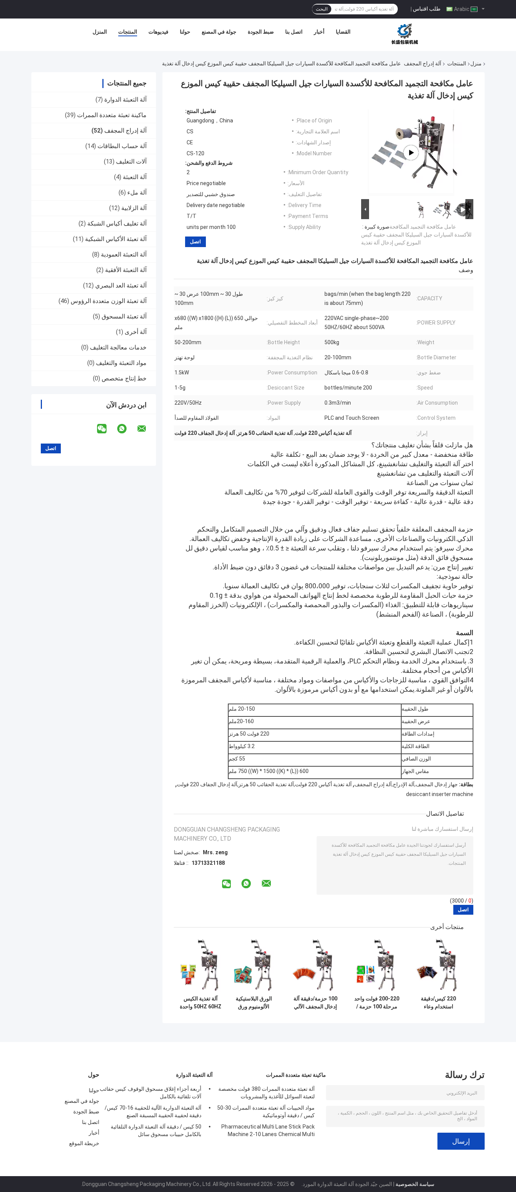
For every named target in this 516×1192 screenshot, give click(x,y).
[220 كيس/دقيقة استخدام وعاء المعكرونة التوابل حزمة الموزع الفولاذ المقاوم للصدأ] (438, 965)
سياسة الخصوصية (414, 1184)
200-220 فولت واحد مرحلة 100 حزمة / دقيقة (376, 1003)
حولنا (185, 32)
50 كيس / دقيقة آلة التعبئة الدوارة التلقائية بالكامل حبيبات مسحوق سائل (156, 1130)
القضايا (343, 32)
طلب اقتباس (426, 9)
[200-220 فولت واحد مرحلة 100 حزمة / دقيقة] (376, 965)
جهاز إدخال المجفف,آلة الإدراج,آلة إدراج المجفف (406, 784)
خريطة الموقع (84, 1143)
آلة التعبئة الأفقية (126, 270)
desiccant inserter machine (439, 794)
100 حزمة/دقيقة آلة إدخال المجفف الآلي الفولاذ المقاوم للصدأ (315, 1003)
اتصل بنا (294, 32)
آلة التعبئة (135, 177)
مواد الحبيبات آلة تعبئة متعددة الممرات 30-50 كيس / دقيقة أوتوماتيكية (266, 1111)
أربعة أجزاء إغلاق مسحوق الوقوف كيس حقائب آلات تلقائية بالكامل (150, 1092)
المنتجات (127, 32)
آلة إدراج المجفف (422, 63)
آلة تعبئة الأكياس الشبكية (116, 239)
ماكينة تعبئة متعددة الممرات (112, 115)
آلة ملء (137, 192)
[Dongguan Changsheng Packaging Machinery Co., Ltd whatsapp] (126, 429)
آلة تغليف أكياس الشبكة (117, 223)
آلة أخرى (136, 331)
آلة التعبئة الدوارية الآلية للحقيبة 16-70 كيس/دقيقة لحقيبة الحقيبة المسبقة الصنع (153, 1111)
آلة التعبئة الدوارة (125, 99)
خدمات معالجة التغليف (118, 347)
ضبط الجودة (261, 32)
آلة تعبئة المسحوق (124, 316)
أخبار (319, 32)
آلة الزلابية (134, 208)
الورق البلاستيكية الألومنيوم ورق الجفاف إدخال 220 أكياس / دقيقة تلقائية (254, 1003)
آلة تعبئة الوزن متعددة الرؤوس (109, 301)
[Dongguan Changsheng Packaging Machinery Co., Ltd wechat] (106, 429)
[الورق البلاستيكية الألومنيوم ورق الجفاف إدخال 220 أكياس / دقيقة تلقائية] (253, 965)
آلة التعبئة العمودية (124, 254)
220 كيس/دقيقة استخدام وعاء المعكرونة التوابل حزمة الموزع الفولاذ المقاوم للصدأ (438, 1003)
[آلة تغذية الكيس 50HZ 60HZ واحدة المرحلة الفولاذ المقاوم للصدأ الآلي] (200, 965)
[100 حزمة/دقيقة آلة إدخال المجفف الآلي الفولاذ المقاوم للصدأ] (315, 965)
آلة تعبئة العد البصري (121, 285)
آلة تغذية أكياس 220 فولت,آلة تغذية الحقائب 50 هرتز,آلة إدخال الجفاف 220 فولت (264, 784)
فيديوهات (158, 32)
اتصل (195, 241)
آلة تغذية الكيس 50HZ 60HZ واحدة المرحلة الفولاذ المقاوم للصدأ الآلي (200, 1003)
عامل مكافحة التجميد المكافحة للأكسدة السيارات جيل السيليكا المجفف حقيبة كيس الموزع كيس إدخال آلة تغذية (416, 235)
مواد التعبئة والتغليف (121, 362)
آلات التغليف (131, 161)
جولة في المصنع (219, 32)
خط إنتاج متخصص (124, 378)
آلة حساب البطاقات (122, 146)
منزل (476, 63)
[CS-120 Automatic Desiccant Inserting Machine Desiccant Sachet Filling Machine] (411, 152)
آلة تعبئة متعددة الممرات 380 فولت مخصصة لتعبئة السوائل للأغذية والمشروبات (266, 1092)
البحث (322, 9)
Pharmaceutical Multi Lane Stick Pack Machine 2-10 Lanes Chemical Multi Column (268, 1131)
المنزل (100, 32)
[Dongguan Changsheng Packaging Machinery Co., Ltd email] (146, 429)
